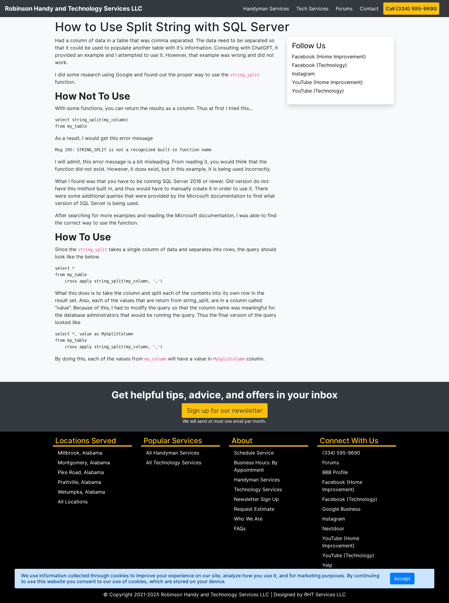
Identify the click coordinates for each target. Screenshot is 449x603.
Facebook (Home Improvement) (329, 56)
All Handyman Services (172, 453)
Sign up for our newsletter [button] (224, 410)
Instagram (303, 74)
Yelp (327, 565)
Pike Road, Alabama (81, 472)
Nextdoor (333, 528)
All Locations (73, 502)
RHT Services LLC (325, 594)
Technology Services (258, 489)
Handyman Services (266, 8)
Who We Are (248, 519)
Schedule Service (254, 453)
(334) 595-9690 (341, 453)
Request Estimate (254, 509)
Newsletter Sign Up (256, 499)
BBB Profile (335, 472)
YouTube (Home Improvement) (327, 82)
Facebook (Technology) (319, 65)
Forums (344, 8)
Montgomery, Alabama (84, 462)
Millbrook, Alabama (80, 453)
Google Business (341, 509)
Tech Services (312, 8)
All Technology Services (173, 462)
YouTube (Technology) (318, 91)
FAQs (240, 528)
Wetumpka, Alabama (81, 492)
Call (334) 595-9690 (411, 8)
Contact (369, 8)
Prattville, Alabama (79, 482)
